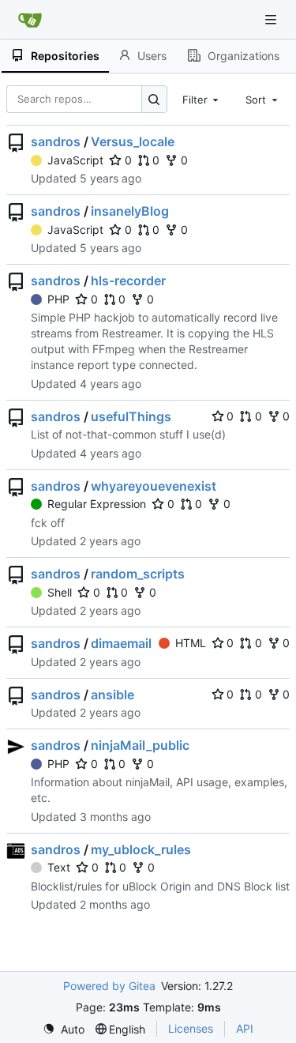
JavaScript (75, 160)
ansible (112, 694)
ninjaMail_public (140, 745)
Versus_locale (132, 141)
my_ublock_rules (141, 849)
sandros (56, 141)
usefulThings (131, 416)
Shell (59, 592)
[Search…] (154, 99)
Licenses (190, 1028)
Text (58, 867)
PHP (58, 299)
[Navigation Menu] (272, 19)
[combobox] (202, 99)
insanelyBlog (130, 211)
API (244, 1028)
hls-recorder (128, 280)
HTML (190, 643)
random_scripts (138, 574)
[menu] (63, 1029)
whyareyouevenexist (153, 486)
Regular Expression (96, 503)
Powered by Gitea (109, 985)
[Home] (30, 20)
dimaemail (121, 643)
